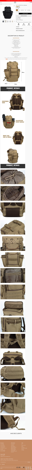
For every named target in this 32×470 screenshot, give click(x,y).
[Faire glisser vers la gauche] (1, 12)
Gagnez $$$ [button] (2, 454)
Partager (14, 5)
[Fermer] (31, 0)
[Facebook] (1, 464)
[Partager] (14, 5)
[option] (7, 12)
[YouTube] (4, 464)
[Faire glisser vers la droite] (14, 12)
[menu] (0, 2)
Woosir (19, 18)
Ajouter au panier (25, 13)
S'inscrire (28, 462)
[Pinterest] (2, 464)
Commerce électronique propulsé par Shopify (8, 467)
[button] (29, 2)
